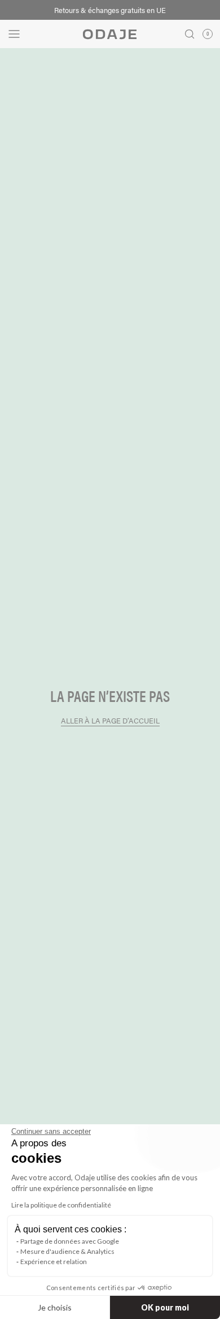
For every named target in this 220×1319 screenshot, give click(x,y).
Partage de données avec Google (69, 1241)
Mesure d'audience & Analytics (67, 1251)
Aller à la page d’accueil (110, 720)
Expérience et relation (53, 1261)
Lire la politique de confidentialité (61, 1205)
